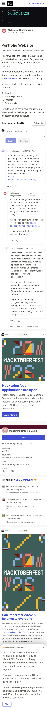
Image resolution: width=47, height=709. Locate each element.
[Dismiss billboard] (43, 647)
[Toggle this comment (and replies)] (3, 155)
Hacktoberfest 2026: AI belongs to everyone (19, 616)
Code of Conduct (16, 326)
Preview (24, 141)
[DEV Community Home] (10, 3)
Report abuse (32, 326)
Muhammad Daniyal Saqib (20, 30)
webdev (7, 50)
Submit (11, 141)
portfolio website (11, 78)
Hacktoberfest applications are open (19, 388)
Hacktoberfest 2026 (11, 632)
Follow (23, 437)
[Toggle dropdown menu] (43, 150)
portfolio (39, 50)
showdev (27, 50)
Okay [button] (7, 704)
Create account (36, 3)
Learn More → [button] (10, 415)
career (17, 50)
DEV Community (24, 479)
